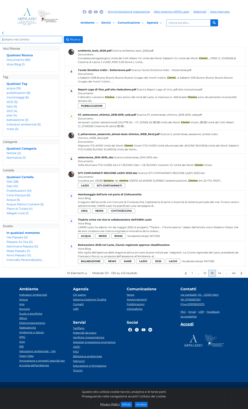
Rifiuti (23, 318)
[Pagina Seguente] (241, 273)
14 (220, 274)
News (130, 294)
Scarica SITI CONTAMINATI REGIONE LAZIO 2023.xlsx (171, 173)
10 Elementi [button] (78, 274)
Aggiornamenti (137, 299)
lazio (12, 106)
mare (12, 129)
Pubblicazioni (19, 190)
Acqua (13, 200)
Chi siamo (79, 294)
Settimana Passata (22, 246)
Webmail (199, 11)
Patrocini (79, 361)
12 (206, 274)
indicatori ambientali (24, 124)
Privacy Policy (110, 404)
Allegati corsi (18, 213)
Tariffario (78, 328)
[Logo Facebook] (84, 11)
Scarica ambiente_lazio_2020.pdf (133, 50)
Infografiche (135, 309)
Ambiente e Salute (31, 332)
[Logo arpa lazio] (27, 16)
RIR (21, 346)
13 (213, 274)
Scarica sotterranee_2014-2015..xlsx (136, 157)
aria (84, 210)
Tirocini (78, 370)
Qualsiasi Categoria (21, 148)
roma (118, 236)
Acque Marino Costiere (25, 204)
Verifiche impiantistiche (88, 337)
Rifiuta (127, 404)
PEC (183, 312)
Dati (13, 181)
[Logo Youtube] (95, 11)
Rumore (24, 309)
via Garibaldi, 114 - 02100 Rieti (199, 294)
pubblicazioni (18, 93)
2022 (12, 102)
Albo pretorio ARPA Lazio (171, 11)
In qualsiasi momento (23, 233)
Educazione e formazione (89, 365)
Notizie (14, 153)
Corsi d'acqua (18, 195)
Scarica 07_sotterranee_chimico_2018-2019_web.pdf (169, 114)
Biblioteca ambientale (87, 356)
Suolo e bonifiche (30, 313)
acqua (14, 88)
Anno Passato (19, 255)
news (99, 210)
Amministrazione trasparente (129, 11)
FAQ (76, 351)
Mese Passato (18, 251)
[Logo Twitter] (90, 11)
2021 (12, 111)
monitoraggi (18, 97)
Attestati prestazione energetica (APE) (94, 345)
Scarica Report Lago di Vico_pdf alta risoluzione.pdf (169, 89)
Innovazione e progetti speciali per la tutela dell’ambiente (42, 363)
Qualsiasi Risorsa (20, 55)
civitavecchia (121, 210)
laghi (173, 261)
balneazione (17, 120)
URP (76, 309)
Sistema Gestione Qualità (89, 299)
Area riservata (220, 11)
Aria (21, 304)
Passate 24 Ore (20, 242)
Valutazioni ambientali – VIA (37, 351)
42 (235, 274)
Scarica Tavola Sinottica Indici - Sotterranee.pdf (161, 70)
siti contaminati (109, 185)
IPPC (22, 337)
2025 (158, 261)
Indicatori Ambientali (33, 294)
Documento (18, 60)
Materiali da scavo (84, 332)
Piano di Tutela (19, 208)
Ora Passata (17, 237)
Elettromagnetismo (32, 323)
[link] (3, 33)
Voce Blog (16, 64)
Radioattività (27, 327)
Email (192, 312)
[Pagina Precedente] (186, 273)
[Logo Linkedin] (101, 11)
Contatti (78, 304)
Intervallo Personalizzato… (25, 260)
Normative (16, 157)
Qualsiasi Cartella (20, 177)
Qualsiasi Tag (17, 84)
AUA (22, 341)
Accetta (142, 404)
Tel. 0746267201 (190, 299)
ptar (12, 115)
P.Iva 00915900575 (192, 304)
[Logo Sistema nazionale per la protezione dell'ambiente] (47, 16)
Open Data (26, 356)
